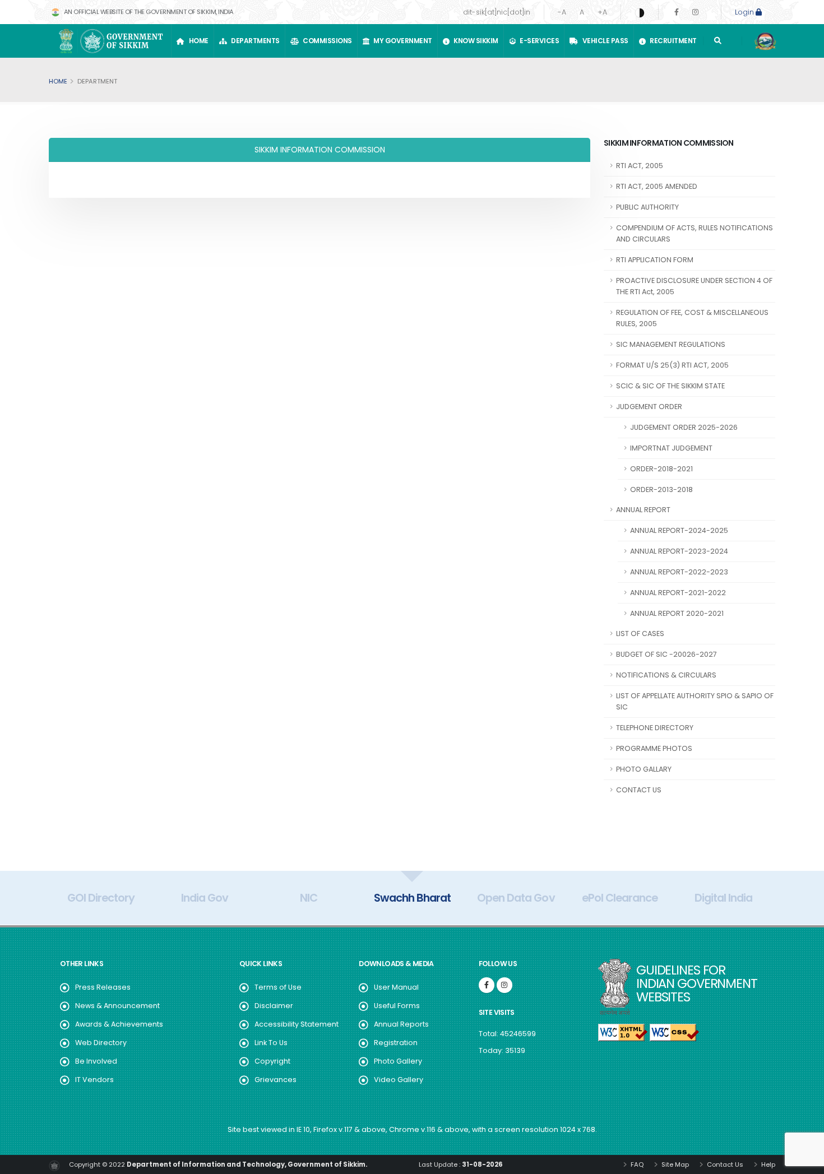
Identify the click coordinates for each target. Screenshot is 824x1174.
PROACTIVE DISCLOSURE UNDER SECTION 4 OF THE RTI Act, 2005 (694, 286)
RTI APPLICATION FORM (654, 260)
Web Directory (101, 1042)
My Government (401, 40)
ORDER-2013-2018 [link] (661, 489)
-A (562, 12)
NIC (308, 898)
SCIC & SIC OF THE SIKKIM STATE (670, 386)
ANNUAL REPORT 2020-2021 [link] (677, 613)
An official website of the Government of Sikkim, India (148, 11)
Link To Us (271, 1042)
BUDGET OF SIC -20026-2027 (666, 654)
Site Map (674, 1164)
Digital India (723, 898)
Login (745, 12)
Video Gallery (398, 1079)
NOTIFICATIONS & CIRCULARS (666, 675)
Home (197, 40)
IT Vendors (94, 1079)
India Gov (204, 898)
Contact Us (724, 1164)
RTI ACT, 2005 (639, 165)
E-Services (538, 40)
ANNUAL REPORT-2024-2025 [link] (679, 530)
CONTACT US (638, 790)
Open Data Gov (515, 898)
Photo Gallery (398, 1061)
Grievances (275, 1079)
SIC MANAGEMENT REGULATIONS (670, 344)
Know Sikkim (474, 40)
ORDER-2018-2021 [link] (661, 469)
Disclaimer (273, 1005)
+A (602, 12)
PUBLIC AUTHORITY (647, 207)
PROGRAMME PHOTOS (654, 748)
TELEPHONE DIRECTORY (654, 727)
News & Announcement (117, 1005)
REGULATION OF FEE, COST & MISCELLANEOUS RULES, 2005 (692, 318)
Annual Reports (401, 1024)
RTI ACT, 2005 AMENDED (656, 186)
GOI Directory (101, 898)
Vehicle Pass (604, 40)
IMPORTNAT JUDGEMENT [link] (671, 448)
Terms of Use (278, 987)
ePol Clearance (620, 898)
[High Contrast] (640, 12)
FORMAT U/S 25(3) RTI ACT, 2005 (672, 365)
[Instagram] (695, 12)
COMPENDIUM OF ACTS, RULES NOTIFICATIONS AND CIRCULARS (694, 233)
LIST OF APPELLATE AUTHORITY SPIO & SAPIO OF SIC (695, 701)
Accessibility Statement (296, 1024)
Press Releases (103, 987)
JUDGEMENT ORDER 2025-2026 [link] (684, 427)
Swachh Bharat (412, 898)
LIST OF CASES (640, 633)
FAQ (636, 1164)
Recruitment (672, 40)
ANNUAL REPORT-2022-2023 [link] (679, 572)
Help (767, 1164)
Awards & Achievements (119, 1024)
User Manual (396, 987)
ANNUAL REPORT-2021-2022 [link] (678, 592)
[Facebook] (676, 12)
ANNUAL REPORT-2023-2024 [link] (679, 551)
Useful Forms (397, 1005)
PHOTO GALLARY (644, 769)
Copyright (272, 1061)
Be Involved (96, 1061)
